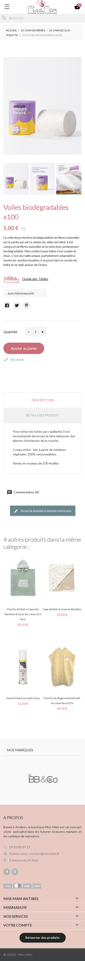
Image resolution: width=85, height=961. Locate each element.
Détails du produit (42, 415)
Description (42, 400)
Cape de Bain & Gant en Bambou (62, 609)
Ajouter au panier (24, 348)
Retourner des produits (42, 937)
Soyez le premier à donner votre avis (45, 511)
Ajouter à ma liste (21, 293)
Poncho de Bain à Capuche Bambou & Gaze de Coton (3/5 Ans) (23, 614)
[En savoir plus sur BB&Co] (42, 778)
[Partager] (7, 305)
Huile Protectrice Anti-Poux (23, 698)
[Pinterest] (26, 305)
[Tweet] (16, 305)
